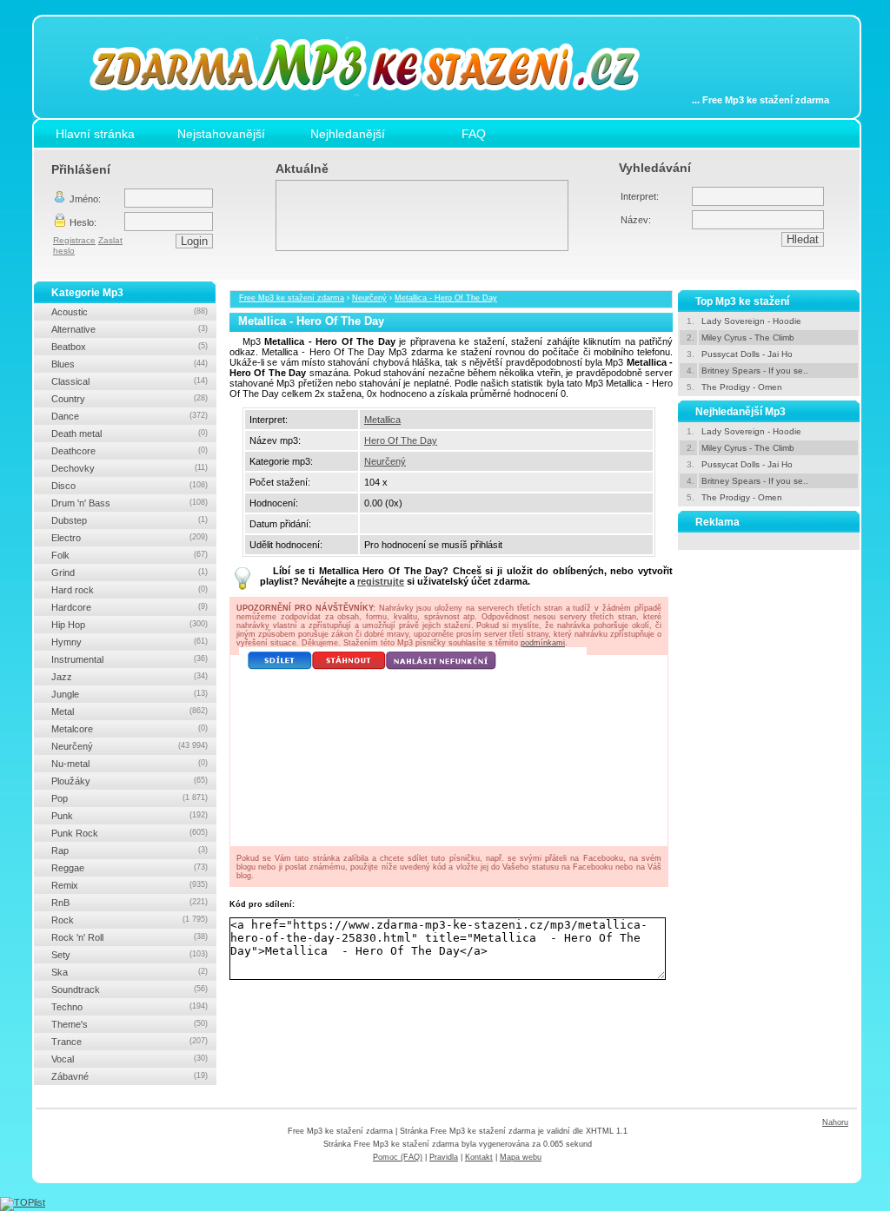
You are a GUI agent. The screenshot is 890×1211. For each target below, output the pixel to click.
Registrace (74, 240)
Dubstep (129, 520)
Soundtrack (129, 989)
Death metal (129, 433)
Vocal (129, 1059)
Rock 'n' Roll (129, 937)
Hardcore (129, 607)
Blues (129, 364)
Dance (129, 416)
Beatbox (129, 346)
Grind (129, 572)
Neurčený (369, 298)
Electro (129, 538)
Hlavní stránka (95, 134)
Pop (129, 798)
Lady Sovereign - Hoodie (751, 321)
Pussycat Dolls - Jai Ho (747, 354)
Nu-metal (129, 763)
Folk (129, 555)
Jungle (129, 694)
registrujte (380, 581)
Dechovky (129, 468)
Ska (129, 972)
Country (129, 399)
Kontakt (479, 1157)
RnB (129, 902)
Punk (129, 816)
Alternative (129, 329)
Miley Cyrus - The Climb (747, 337)
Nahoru (835, 1122)
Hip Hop (129, 624)
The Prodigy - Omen (741, 387)
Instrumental (129, 659)
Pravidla (443, 1157)
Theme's (129, 1024)
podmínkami (543, 643)
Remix (129, 885)
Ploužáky (129, 781)
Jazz (129, 677)
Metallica (382, 419)
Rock (129, 920)
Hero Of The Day (400, 440)
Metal (129, 711)
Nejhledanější (347, 134)
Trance (129, 1041)
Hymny (129, 642)
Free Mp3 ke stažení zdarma (291, 298)
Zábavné (129, 1076)
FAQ (474, 134)
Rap (129, 850)
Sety (129, 955)
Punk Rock (129, 833)
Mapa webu (520, 1157)
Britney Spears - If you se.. (754, 370)
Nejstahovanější (221, 134)
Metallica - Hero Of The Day (446, 298)
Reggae (129, 868)
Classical (129, 381)
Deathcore (129, 451)
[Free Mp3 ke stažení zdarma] (377, 107)
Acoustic (129, 312)
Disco (129, 485)
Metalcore (129, 729)
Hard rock (129, 590)
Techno (129, 1007)
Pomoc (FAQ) (397, 1157)
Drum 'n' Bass (129, 503)
